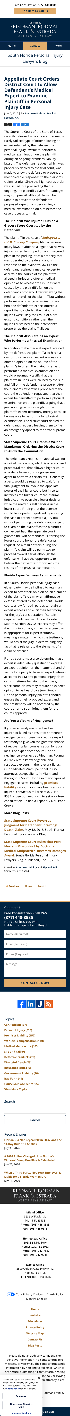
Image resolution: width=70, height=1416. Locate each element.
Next (42, 886)
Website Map (35, 1333)
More (58, 45)
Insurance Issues (18, 1068)
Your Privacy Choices (29, 1294)
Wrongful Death (17, 1062)
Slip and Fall (50, 867)
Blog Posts (35, 1345)
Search (35, 1119)
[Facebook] (22, 1004)
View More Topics (16, 1089)
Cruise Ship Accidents (21, 1084)
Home (12, 45)
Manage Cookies (36, 1299)
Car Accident (16, 1025)
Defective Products (19, 1057)
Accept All (21, 1396)
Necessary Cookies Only (21, 1405)
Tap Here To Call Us (35, 11)
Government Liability (21, 1073)
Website (35, 1315)
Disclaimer (35, 1321)
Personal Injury (18, 1030)
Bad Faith (13, 1078)
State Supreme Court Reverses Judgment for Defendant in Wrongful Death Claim (32, 825)
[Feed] (49, 1004)
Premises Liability (26, 867)
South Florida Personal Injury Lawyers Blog (35, 29)
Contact (35, 45)
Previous (12, 886)
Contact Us (35, 1339)
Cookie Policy (55, 1294)
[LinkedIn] (31, 1004)
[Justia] (40, 1004)
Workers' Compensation (24, 1041)
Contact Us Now (35, 983)
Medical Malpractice (21, 1046)
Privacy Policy (35, 1327)
